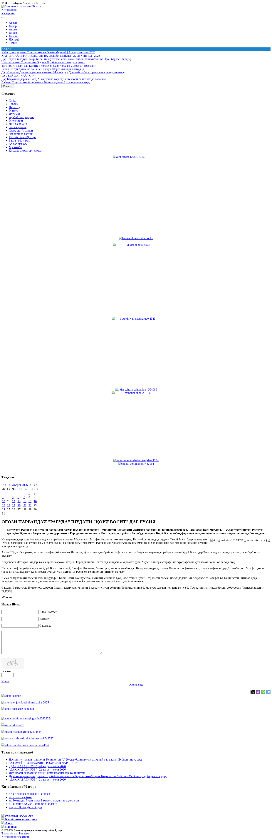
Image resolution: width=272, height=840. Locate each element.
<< (4, 485)
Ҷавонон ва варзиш (21, 133)
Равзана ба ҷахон (19, 140)
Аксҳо (13, 29)
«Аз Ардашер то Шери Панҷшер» (30, 793)
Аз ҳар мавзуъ (18, 143)
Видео (13, 32)
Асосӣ (13, 22)
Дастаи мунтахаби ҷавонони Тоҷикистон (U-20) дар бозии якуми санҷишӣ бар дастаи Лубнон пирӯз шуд (75, 759)
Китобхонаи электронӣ (9, 11)
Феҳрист (7, 86)
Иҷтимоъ (14, 113)
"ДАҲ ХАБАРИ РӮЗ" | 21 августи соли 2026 (37, 779)
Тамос (13, 42)
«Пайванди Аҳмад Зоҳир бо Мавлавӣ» (33, 803)
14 (24, 501)
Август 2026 (20, 485)
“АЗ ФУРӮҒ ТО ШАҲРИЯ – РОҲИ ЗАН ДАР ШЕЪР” (43, 762)
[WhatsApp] (263, 692)
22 (29, 505)
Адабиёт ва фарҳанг (21, 117)
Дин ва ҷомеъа (18, 123)
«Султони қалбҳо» (20, 797)
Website (44, 618)
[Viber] (258, 692)
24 (3, 509)
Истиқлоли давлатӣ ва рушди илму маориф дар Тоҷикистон (47, 772)
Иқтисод (14, 107)
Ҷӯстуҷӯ (14, 39)
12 (13, 501)
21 (24, 505)
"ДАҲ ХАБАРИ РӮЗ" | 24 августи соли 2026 (37, 766)
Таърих (13, 103)
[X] (253, 692)
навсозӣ (6, 671)
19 (13, 505)
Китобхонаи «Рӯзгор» (22, 137)
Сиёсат (13, 100)
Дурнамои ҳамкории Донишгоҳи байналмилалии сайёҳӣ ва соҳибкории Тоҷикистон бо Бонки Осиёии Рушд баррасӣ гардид (88, 776)
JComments (136, 684)
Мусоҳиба (15, 147)
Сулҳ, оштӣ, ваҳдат (21, 130)
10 (3, 501)
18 (8, 505)
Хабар (13, 26)
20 (19, 505)
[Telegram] (268, 692)
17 (3, 505)
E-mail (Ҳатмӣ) (48, 611)
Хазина (13, 36)
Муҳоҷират (16, 120)
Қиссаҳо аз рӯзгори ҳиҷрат (26, 150)
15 (29, 501)
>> (36, 485)
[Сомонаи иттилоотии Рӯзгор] (21, 6)
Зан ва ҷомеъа (17, 127)
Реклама (24, 833)
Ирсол (5, 681)
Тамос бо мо (9, 833)
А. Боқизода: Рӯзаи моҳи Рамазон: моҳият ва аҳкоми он (44, 800)
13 (19, 501)
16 (35, 501)
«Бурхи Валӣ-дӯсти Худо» (25, 807)
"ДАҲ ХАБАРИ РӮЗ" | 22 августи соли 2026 (37, 769)
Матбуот (14, 110)
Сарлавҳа (45, 625)
